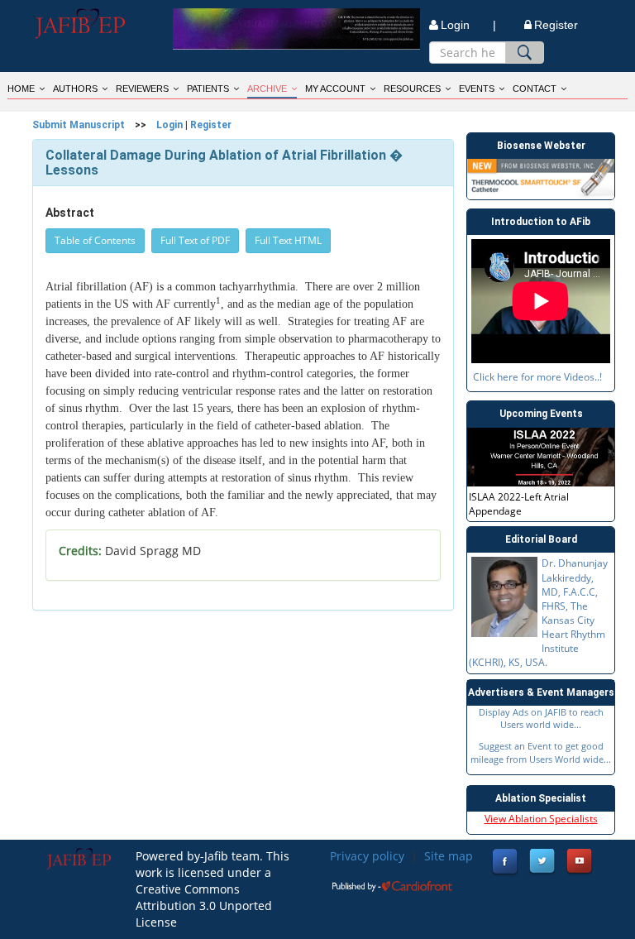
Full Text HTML (288, 240)
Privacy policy (367, 856)
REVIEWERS (142, 88)
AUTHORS (75, 88)
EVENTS (476, 88)
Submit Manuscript (78, 125)
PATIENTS (208, 88)
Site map (448, 856)
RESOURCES (412, 88)
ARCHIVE (267, 88)
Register (556, 24)
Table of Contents (95, 240)
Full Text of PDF (195, 240)
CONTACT (534, 88)
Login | (468, 24)
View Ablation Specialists (541, 819)
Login (169, 125)
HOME (21, 88)
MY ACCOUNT (335, 88)
